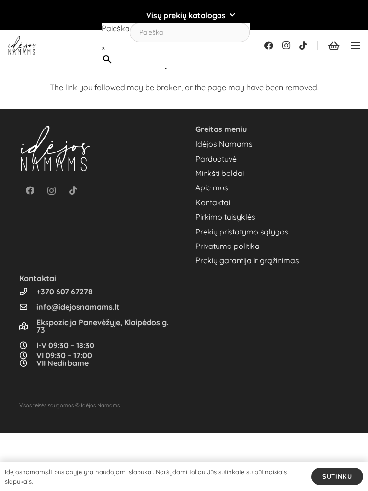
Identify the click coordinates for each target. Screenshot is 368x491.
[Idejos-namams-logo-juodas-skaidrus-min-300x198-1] (22, 45)
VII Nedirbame (62, 363)
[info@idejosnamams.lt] (27, 307)
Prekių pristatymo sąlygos (242, 231)
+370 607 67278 (64, 291)
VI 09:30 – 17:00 (64, 355)
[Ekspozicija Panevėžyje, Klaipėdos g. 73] (27, 326)
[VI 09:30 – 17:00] (27, 355)
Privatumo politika (228, 246)
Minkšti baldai (220, 173)
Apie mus (212, 187)
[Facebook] (268, 45)
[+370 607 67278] (27, 291)
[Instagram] (286, 45)
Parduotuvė (216, 159)
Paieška (116, 28)
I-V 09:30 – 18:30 (65, 345)
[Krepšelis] (333, 46)
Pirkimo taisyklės (225, 217)
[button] (184, 15)
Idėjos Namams (224, 144)
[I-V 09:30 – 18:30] (27, 345)
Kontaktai (213, 202)
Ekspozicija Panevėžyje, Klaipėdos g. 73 (102, 326)
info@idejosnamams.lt (78, 307)
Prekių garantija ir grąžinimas (247, 260)
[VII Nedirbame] (27, 363)
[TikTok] (303, 45)
